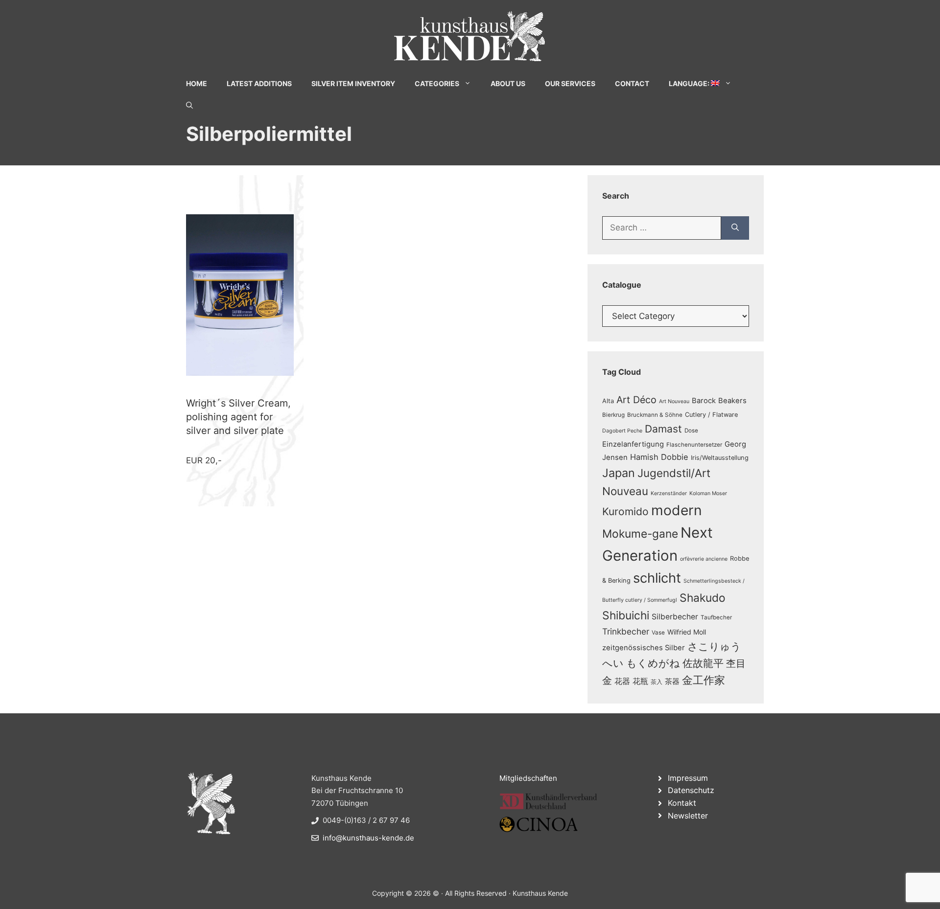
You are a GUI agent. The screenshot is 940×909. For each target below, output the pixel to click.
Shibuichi (625, 615)
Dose (691, 430)
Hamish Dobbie (659, 457)
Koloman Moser (708, 493)
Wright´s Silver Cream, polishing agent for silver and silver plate (238, 416)
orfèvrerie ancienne (704, 559)
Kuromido (625, 511)
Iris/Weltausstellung (720, 457)
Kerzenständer (669, 493)
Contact (632, 83)
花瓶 (640, 681)
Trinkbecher (625, 631)
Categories (437, 83)
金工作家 (703, 679)
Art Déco (636, 400)
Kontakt (682, 803)
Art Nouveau (674, 401)
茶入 (656, 682)
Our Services (570, 83)
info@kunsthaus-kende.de (368, 837)
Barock (704, 400)
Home (196, 83)
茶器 (672, 681)
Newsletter (688, 815)
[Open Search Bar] (189, 105)
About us (508, 83)
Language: (690, 83)
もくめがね (653, 663)
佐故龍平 (703, 663)
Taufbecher (716, 617)
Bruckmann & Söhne (654, 414)
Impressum (688, 778)
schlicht (657, 578)
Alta (608, 401)
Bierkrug (613, 414)
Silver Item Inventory (353, 83)
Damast (663, 429)
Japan (618, 473)
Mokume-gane (640, 533)
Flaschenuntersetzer (694, 444)
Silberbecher (675, 616)
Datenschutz (691, 790)
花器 (622, 681)
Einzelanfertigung (633, 444)
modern (676, 510)
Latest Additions (259, 83)
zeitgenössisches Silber (643, 647)
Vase (658, 632)
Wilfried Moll (686, 632)
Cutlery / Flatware (711, 414)
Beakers (732, 400)
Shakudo (703, 597)
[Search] (735, 228)
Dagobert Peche (622, 431)
